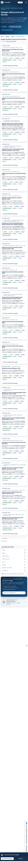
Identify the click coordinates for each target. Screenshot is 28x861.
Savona (20, 84)
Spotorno (5, 358)
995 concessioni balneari (11, 41)
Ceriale (4, 309)
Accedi (20, 2)
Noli (4, 454)
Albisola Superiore (6, 235)
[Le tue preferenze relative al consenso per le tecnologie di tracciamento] (27, 646)
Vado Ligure (5, 480)
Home (2, 36)
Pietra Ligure (5, 86)
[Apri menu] (26, 2)
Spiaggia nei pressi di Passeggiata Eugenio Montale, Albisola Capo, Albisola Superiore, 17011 (12, 224)
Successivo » (4, 540)
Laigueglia (5, 284)
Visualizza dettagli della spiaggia (10, 65)
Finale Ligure (5, 110)
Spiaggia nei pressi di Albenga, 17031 (11, 368)
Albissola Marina (6, 430)
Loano (4, 161)
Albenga (5, 185)
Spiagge (7, 36)
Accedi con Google (8, 858)
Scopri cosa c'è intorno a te (10, 592)
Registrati (21, 858)
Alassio (4, 504)
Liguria (12, 36)
